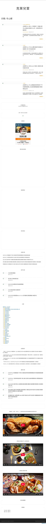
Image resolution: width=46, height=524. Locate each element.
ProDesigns (42, 521)
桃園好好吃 (7, 330)
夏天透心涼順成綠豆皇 (13, 278)
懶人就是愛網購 (7, 324)
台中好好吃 (7, 311)
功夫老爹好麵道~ (12, 273)
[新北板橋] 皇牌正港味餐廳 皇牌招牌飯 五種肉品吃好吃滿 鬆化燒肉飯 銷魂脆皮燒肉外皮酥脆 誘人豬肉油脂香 (22, 261)
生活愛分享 (7, 331)
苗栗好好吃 (7, 333)
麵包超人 (6, 343)
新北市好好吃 (7, 325)
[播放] (4, 435)
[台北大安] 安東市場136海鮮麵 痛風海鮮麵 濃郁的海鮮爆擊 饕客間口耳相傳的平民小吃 (18, 259)
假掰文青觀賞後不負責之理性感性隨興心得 (12, 309)
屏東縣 (6, 322)
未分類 (6, 329)
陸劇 (5, 337)
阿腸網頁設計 (44, 523)
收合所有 (8, 306)
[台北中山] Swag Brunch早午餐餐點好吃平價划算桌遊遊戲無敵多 (22, 361)
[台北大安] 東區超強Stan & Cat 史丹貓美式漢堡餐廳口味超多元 (22, 295)
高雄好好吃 (7, 340)
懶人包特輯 (7, 323)
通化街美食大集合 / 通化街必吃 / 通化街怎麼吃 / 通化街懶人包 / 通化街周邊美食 (23, 363)
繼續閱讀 (41, 57)
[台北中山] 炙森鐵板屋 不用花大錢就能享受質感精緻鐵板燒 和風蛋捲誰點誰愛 (16, 255)
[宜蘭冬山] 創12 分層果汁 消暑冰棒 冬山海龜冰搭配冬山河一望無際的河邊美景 (33, 28)
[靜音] (39, 435)
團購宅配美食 (7, 315)
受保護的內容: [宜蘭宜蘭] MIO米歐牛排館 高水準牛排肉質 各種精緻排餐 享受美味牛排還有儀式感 (20, 264)
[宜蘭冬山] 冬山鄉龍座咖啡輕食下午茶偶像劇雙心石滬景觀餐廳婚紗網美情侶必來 (33, 86)
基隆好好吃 (7, 316)
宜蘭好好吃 (28, 24)
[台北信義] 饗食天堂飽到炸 (14, 290)
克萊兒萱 (23, 8)
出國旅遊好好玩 (7, 310)
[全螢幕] (41, 435)
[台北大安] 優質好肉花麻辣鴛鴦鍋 (15, 284)
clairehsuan (25, 50)
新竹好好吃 (7, 326)
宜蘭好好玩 (7, 319)
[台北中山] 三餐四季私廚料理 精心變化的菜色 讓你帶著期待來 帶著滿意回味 (16, 257)
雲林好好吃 (7, 338)
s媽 (4, 351)
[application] (23, 425)
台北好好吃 (7, 312)
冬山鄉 (24, 24)
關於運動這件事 (7, 336)
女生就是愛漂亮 (7, 317)
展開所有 (4, 306)
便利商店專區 (7, 308)
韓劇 (5, 339)
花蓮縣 (6, 332)
